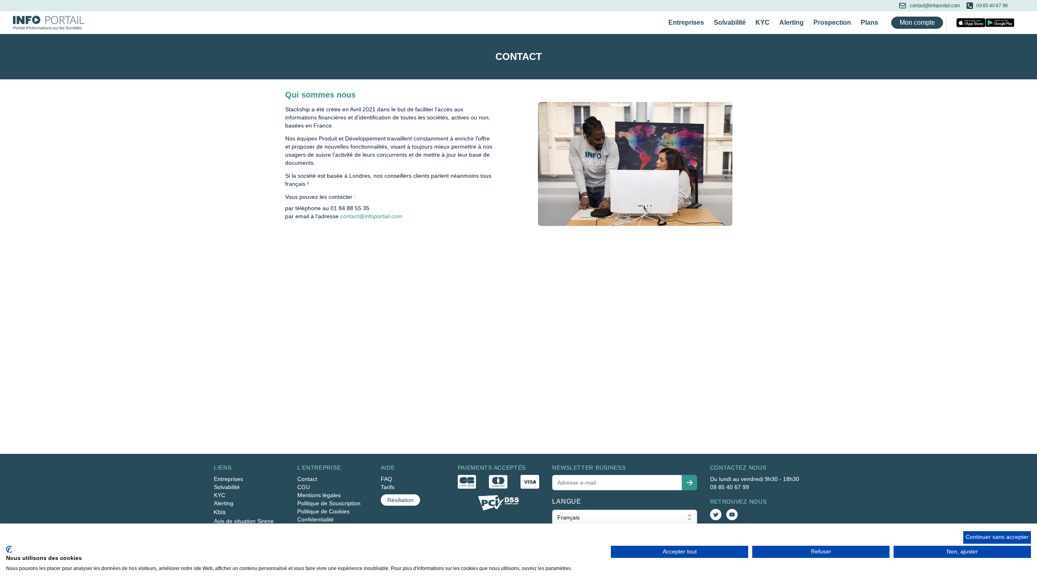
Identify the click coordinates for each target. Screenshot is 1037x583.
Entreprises (686, 22)
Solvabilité (730, 22)
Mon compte (917, 22)
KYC (762, 22)
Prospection (832, 22)
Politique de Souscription (329, 503)
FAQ (386, 479)
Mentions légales (319, 495)
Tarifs (388, 487)
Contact (307, 479)
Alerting (791, 22)
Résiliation (400, 500)
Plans (869, 22)
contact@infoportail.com (371, 216)
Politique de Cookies (323, 511)
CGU (303, 487)
